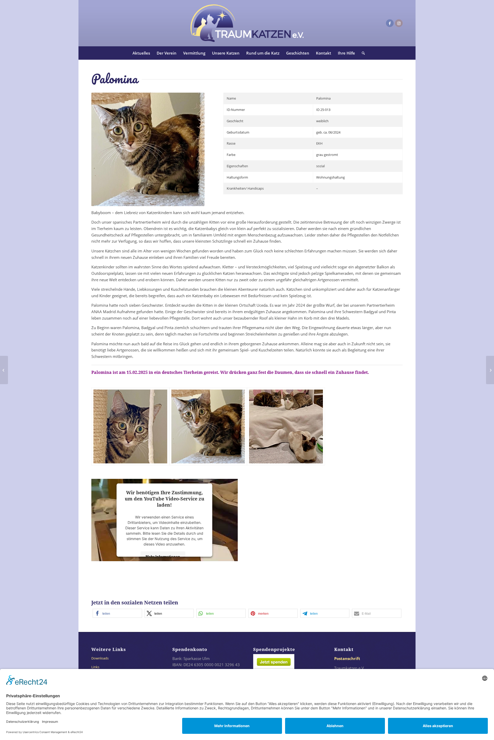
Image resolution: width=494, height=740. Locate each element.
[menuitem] (141, 53)
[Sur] (490, 370)
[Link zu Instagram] (399, 23)
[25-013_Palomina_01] (130, 426)
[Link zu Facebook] (390, 23)
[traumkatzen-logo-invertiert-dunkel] (247, 23)
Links (95, 667)
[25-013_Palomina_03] (286, 426)
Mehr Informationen (163, 556)
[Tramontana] (4, 370)
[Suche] (361, 53)
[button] (117, 613)
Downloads (100, 658)
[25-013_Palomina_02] (208, 426)
